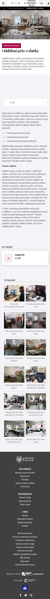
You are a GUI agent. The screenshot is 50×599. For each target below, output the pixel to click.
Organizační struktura (25, 519)
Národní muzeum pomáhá (25, 473)
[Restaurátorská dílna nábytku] (14, 347)
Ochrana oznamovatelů (25, 547)
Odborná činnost (25, 501)
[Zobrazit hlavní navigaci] (3, 3)
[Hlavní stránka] (4, 8)
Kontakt (25, 526)
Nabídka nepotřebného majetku (25, 554)
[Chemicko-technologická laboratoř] (14, 293)
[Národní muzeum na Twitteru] (25, 595)
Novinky (25, 515)
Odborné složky (25, 497)
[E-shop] (41, 3)
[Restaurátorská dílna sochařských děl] (36, 401)
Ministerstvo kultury (25, 533)
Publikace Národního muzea (31, 3)
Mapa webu (25, 561)
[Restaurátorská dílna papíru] (36, 347)
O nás (25, 512)
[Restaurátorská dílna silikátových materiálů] (36, 374)
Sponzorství (25, 476)
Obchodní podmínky (25, 551)
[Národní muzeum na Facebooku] (20, 595)
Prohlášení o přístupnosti (25, 540)
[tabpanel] (25, 171)
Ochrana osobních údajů (25, 544)
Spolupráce (25, 469)
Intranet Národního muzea (25, 565)
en (16, 3)
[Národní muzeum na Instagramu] (31, 595)
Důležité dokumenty (25, 522)
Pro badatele (25, 494)
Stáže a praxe (25, 504)
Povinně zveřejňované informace (25, 537)
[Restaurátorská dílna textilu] (36, 428)
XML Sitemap (25, 558)
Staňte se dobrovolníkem (25, 483)
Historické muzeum (16, 8)
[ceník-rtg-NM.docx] (8, 258)
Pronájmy (25, 480)
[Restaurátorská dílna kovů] (36, 293)
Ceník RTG (19, 255)
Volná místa (25, 487)
